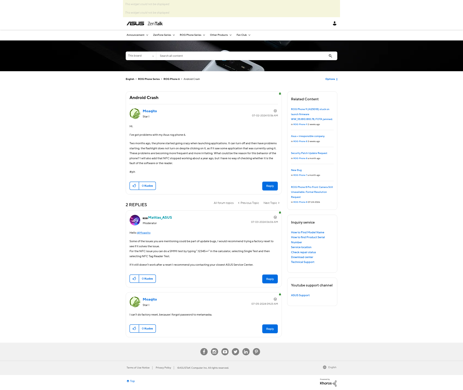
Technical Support (302, 262)
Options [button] (330, 79)
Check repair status (303, 252)
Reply (270, 186)
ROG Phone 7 (300, 175)
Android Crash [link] (192, 79)
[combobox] (246, 56)
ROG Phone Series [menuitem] (190, 35)
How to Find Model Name (307, 232)
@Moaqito (143, 233)
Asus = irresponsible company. (308, 136)
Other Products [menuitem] (219, 35)
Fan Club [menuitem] (242, 35)
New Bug (296, 170)
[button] (134, 186)
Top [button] (132, 381)
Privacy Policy (163, 367)
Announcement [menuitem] (136, 35)
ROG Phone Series (149, 79)
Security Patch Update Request (309, 153)
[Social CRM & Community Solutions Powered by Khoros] (328, 382)
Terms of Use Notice (138, 367)
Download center (302, 257)
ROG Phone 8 (300, 141)
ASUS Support (300, 295)
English (130, 79)
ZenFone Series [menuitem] (162, 35)
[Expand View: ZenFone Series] (174, 35)
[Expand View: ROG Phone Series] (204, 35)
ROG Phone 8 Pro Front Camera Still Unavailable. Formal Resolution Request (312, 192)
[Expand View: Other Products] (230, 35)
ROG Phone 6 (171, 79)
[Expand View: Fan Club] (249, 35)
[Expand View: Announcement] (147, 35)
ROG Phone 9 (300, 124)
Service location (301, 247)
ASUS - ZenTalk (145, 23)
